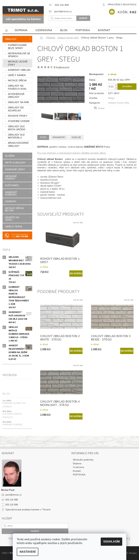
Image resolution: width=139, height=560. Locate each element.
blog (63, 30)
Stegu (111, 98)
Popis (43, 137)
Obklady (10, 39)
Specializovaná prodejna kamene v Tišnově (27, 509)
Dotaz (101, 108)
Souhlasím (111, 541)
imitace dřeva (17, 80)
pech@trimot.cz (13, 495)
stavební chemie (19, 121)
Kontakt (104, 30)
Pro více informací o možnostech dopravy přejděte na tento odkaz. (71, 153)
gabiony (10, 201)
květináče (12, 185)
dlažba (10, 155)
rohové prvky (17, 115)
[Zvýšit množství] (115, 85)
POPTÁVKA (83, 30)
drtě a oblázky (15, 162)
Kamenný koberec (13, 424)
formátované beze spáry (17, 46)
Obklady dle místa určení (16, 128)
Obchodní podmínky (83, 459)
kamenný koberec (11, 193)
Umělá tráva (13, 226)
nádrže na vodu (12, 218)
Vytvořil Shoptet (128, 553)
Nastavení (27, 551)
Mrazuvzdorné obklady (18, 144)
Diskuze (76, 137)
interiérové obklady (16, 95)
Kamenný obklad (19, 70)
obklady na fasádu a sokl (17, 87)
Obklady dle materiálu (16, 136)
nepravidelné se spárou (19, 55)
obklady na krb (18, 102)
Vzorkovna (43, 30)
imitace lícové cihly (17, 63)
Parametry (59, 137)
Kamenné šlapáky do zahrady (14, 405)
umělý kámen (17, 75)
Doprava (21, 30)
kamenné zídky (15, 169)
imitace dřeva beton (14, 209)
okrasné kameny (11, 177)
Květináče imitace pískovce (12, 415)
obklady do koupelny (16, 109)
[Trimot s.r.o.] (23, 14)
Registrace (129, 4)
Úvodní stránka (7, 30)
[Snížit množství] (115, 88)
